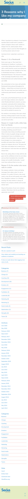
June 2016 (4, 345)
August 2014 (5, 397)
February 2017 (5, 336)
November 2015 (5, 356)
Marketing (4, 299)
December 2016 (5, 339)
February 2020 (5, 331)
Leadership (4, 295)
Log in (3, 471)
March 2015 (4, 378)
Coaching (3, 278)
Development (5, 281)
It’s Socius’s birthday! (8, 231)
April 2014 (4, 408)
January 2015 (5, 383)
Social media (4, 306)
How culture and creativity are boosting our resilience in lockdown (13, 255)
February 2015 (5, 380)
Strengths (4, 313)
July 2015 (4, 367)
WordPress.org (5, 479)
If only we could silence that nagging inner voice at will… (13, 261)
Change (3, 274)
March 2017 (4, 334)
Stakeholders (5, 309)
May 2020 (4, 328)
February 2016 (5, 350)
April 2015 (4, 375)
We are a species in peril (8, 251)
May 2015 (4, 372)
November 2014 (5, 389)
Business (3, 271)
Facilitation (4, 292)
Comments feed (5, 476)
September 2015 (6, 361)
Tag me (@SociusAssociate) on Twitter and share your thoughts (17, 198)
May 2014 (4, 405)
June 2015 (4, 369)
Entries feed (4, 474)
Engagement (4, 288)
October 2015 (5, 358)
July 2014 (4, 400)
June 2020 (4, 325)
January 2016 (5, 353)
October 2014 (5, 391)
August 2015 (5, 364)
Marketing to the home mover (11, 212)
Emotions (4, 285)
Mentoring (4, 302)
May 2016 (4, 347)
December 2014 (5, 386)
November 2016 (5, 342)
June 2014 (4, 402)
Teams (3, 316)
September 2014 (6, 394)
